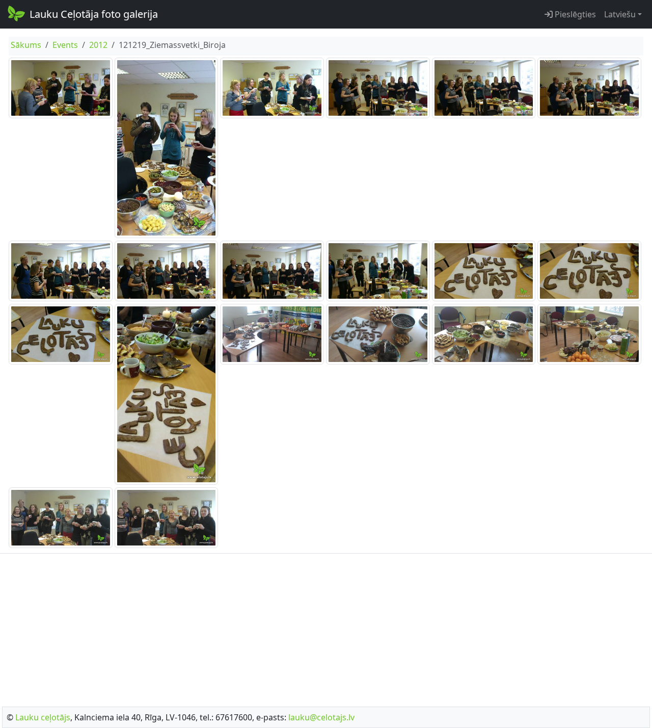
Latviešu (620, 14)
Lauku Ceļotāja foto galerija (94, 14)
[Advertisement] (326, 627)
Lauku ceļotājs (42, 717)
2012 (98, 44)
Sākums (26, 44)
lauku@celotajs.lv (321, 717)
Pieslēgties (574, 14)
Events (65, 44)
